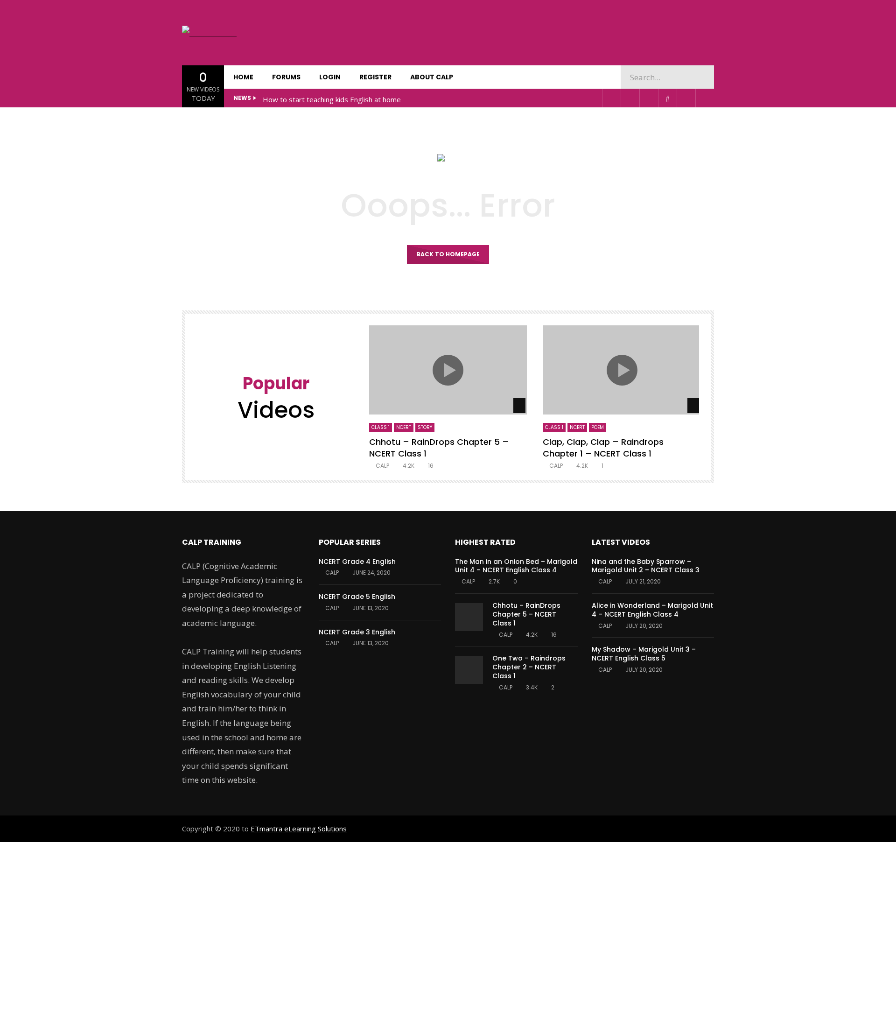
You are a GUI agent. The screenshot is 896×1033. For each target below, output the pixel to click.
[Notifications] (704, 98)
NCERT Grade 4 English (357, 561)
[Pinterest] (630, 98)
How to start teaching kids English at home (332, 99)
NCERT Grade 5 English (357, 596)
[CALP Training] (212, 33)
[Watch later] (686, 98)
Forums (286, 77)
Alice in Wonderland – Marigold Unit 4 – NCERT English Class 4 (652, 610)
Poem (597, 427)
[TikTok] (667, 98)
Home (243, 77)
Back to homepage (448, 254)
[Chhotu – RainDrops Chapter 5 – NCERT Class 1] (469, 617)
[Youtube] (648, 98)
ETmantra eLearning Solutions (299, 828)
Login (330, 77)
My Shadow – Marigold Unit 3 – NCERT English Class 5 (644, 654)
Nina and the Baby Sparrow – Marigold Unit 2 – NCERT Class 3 (646, 566)
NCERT (403, 427)
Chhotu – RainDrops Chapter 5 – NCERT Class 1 (439, 447)
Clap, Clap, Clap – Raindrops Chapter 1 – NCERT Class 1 (603, 447)
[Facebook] (611, 98)
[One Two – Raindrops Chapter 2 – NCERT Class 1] (469, 670)
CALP (382, 466)
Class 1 (380, 427)
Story (425, 427)
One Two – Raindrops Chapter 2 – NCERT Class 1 (529, 667)
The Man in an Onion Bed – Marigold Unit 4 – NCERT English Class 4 (516, 566)
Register (375, 77)
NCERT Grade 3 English (357, 632)
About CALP (431, 77)
